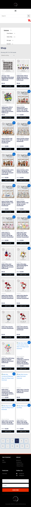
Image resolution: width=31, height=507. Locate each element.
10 (17, 446)
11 (22, 446)
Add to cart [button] (8, 86)
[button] (15, 11)
